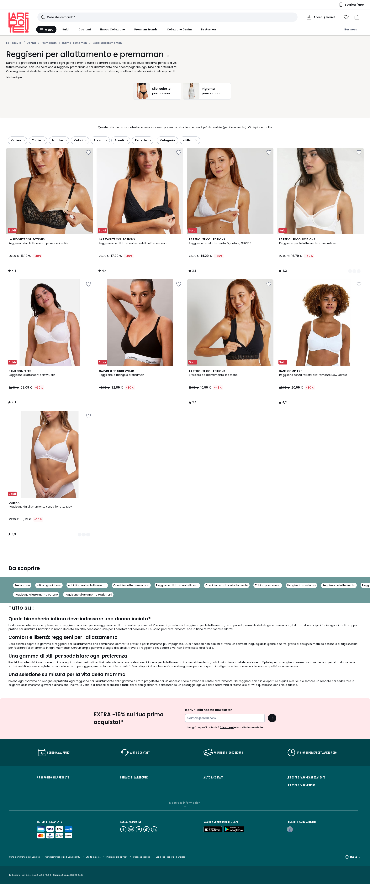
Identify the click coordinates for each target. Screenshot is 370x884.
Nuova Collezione (112, 29)
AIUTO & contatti (214, 777)
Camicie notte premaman (131, 585)
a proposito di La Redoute (53, 777)
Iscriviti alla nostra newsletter (208, 710)
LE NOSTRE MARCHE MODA (301, 785)
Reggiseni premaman (107, 43)
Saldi (65, 29)
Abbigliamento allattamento (87, 585)
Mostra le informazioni (185, 803)
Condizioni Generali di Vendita (24, 857)
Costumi (85, 29)
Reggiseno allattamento (339, 585)
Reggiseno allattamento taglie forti (88, 595)
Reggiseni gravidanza (301, 585)
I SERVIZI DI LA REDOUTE (134, 777)
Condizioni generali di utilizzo (170, 857)
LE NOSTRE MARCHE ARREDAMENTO (306, 777)
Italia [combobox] (353, 857)
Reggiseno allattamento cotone (36, 595)
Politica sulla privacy (116, 857)
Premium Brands (146, 29)
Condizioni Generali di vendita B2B (62, 857)
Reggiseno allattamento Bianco (177, 585)
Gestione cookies (141, 857)
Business (350, 29)
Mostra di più (14, 77)
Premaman (22, 585)
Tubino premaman (267, 585)
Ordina (16, 140)
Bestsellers (209, 29)
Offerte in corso (93, 857)
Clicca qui (227, 727)
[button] (357, 17)
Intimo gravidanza (49, 585)
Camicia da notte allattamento (226, 585)
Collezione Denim (179, 29)
